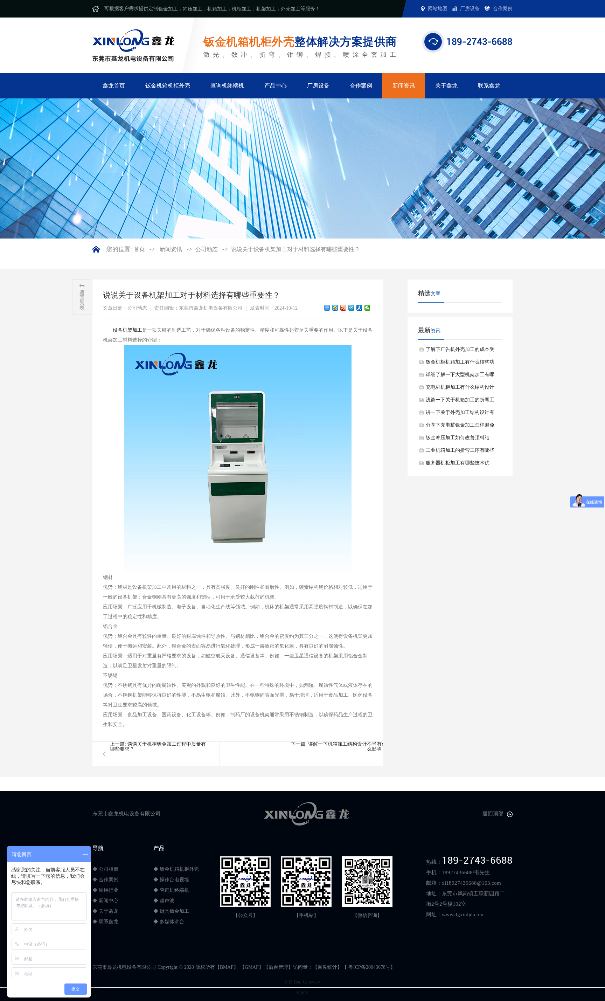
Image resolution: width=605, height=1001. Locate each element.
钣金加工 (168, 9)
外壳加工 (290, 9)
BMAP (227, 967)
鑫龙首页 (114, 86)
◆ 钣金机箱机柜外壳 (176, 869)
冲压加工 (192, 9)
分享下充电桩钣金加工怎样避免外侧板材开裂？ (460, 427)
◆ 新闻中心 (105, 900)
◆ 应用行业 (105, 890)
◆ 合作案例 (105, 879)
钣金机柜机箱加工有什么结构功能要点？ (460, 363)
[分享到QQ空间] (335, 308)
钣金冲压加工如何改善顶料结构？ (457, 439)
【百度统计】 (327, 967)
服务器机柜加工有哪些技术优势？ (457, 464)
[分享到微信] (367, 308)
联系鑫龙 (489, 86)
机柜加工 (241, 9)
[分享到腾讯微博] (351, 308)
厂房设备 (318, 86)
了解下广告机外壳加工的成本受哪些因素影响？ (460, 351)
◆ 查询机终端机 (171, 890)
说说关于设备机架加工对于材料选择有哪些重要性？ (295, 249)
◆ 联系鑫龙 (105, 921)
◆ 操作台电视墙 (171, 879)
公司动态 (206, 249)
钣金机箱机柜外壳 (167, 86)
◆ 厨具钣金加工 (171, 911)
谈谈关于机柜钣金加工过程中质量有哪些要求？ (158, 746)
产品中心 (275, 86)
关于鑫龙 (446, 86)
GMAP (252, 967)
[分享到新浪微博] (343, 308)
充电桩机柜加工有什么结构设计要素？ (460, 389)
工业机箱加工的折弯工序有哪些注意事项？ (460, 452)
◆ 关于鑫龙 (105, 911)
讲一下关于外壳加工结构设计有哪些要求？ (460, 414)
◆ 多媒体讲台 (168, 921)
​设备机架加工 (127, 330)
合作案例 (361, 86)
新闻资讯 (403, 86)
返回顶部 (492, 813)
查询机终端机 (227, 86)
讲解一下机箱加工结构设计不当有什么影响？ (347, 746)
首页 (139, 249)
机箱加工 (217, 9)
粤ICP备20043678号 (368, 967)
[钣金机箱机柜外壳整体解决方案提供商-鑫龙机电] (133, 45)
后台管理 (278, 967)
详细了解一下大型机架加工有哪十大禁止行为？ (460, 376)
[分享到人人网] (359, 308)
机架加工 (266, 9)
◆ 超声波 (163, 900)
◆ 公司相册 (105, 869)
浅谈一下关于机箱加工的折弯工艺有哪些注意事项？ (460, 401)
